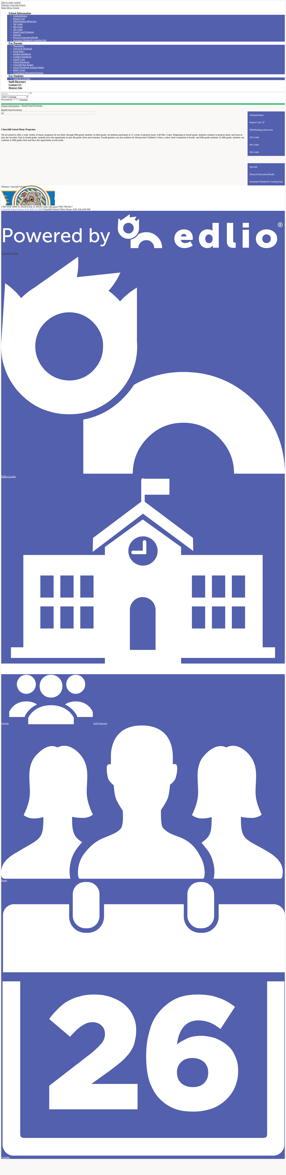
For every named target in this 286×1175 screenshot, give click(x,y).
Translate (23, 99)
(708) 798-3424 (49, 206)
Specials (17, 35)
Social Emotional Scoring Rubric (28, 67)
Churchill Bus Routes (23, 65)
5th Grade (17, 29)
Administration (20, 16)
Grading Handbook (22, 56)
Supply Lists (19, 59)
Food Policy (19, 51)
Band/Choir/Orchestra (23, 32)
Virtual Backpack (21, 62)
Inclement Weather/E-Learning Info (29, 40)
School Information (10, 106)
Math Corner (19, 70)
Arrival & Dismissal (22, 48)
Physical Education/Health (25, 37)
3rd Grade (18, 24)
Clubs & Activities (21, 78)
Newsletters (18, 46)
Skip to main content (11, 2)
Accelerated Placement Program (28, 73)
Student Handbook (22, 54)
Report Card (19, 18)
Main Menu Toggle (10, 8)
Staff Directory (100, 723)
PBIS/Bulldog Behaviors (24, 21)
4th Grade (17, 27)
